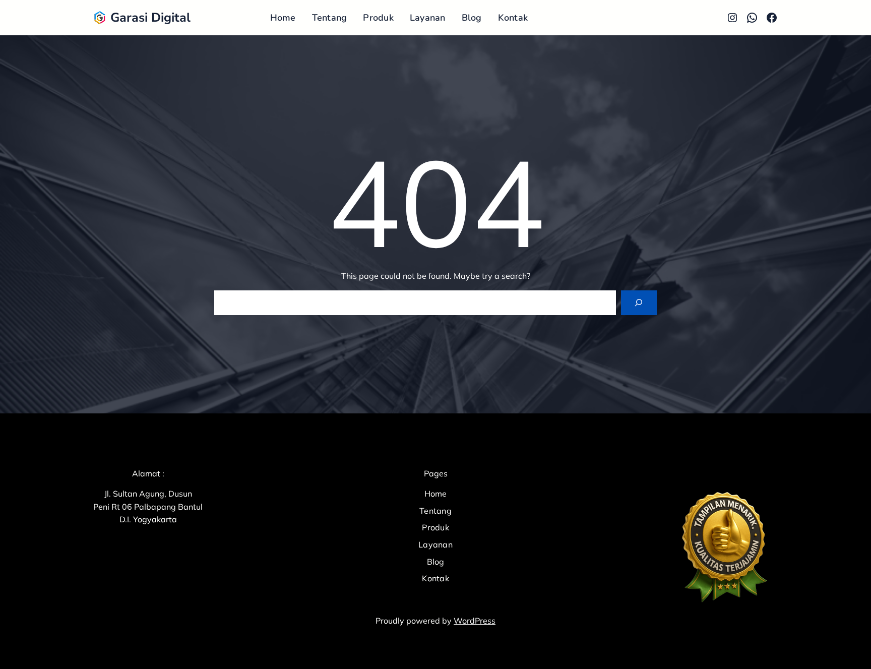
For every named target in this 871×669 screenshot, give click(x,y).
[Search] (639, 302)
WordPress (474, 621)
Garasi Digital (150, 17)
